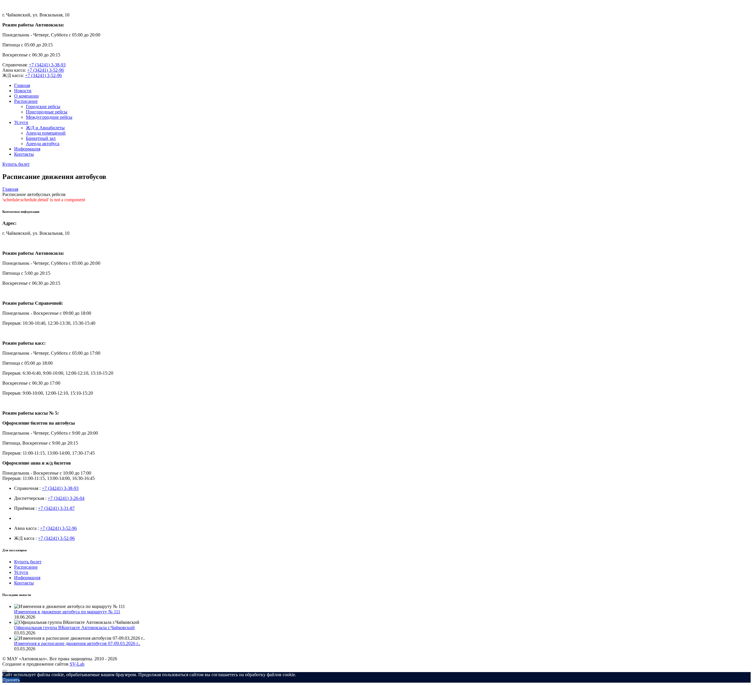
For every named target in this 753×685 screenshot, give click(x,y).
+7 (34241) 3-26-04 (66, 498)
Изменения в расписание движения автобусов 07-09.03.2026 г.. (77, 643)
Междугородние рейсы (49, 117)
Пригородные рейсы (46, 111)
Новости (22, 90)
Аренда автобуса (42, 143)
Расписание (26, 101)
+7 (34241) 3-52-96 (45, 70)
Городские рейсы (43, 106)
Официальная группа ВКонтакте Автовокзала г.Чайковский (74, 627)
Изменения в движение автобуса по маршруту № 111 (67, 611)
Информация (27, 148)
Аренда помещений (46, 132)
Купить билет (16, 164)
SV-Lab (77, 663)
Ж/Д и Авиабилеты (45, 127)
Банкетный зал (41, 138)
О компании (26, 95)
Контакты (24, 154)
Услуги (21, 122)
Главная (22, 85)
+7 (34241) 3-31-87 (56, 508)
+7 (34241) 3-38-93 (47, 64)
